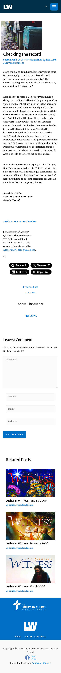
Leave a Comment (14, 63)
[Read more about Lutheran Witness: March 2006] (30, 569)
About (18, 636)
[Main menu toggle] (54, 7)
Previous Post (30, 287)
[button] (46, 6)
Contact (28, 636)
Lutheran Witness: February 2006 (27, 543)
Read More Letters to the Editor (20, 221)
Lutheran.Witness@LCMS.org (19, 250)
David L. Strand (16, 505)
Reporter (36, 663)
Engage (47, 663)
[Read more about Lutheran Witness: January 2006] (30, 483)
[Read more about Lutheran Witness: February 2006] (30, 526)
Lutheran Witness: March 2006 (25, 586)
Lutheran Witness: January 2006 (26, 500)
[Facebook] (27, 657)
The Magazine (33, 59)
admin (30, 505)
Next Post (30, 293)
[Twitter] (33, 657)
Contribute (40, 636)
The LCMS (51, 59)
